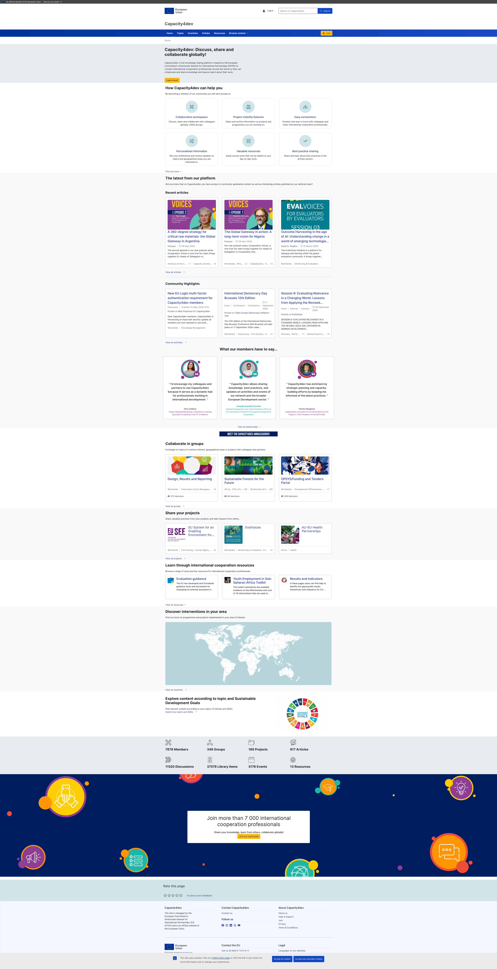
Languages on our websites (292, 950)
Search (326, 11)
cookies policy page (220, 958)
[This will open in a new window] (176, 11)
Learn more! (172, 80)
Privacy (282, 924)
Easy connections (305, 117)
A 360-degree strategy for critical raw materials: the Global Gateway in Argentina (191, 236)
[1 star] (165, 895)
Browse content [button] (237, 33)
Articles (206, 33)
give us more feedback (201, 895)
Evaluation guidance (191, 579)
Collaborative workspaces (192, 117)
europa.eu (187, 952)
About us (283, 913)
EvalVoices (297, 314)
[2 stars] (167, 895)
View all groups (173, 506)
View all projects (173, 558)
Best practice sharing (305, 151)
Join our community (249, 836)
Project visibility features (248, 117)
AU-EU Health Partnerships (312, 529)
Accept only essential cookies (308, 959)
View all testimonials (248, 427)
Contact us (227, 913)
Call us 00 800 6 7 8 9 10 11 (235, 950)
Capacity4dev (179, 23)
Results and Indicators (306, 579)
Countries (193, 33)
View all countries (174, 689)
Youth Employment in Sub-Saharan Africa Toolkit (252, 580)
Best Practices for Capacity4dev (194, 311)
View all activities (174, 342)
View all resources (174, 605)
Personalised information (191, 151)
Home (170, 33)
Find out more (172, 171)
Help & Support (286, 916)
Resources (219, 33)
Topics (180, 33)
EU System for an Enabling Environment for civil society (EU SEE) (201, 534)
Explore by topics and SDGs (179, 712)
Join (328, 33)
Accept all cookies (282, 959)
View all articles (173, 272)
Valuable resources (248, 151)
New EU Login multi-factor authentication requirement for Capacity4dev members (190, 297)
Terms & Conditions (288, 927)
